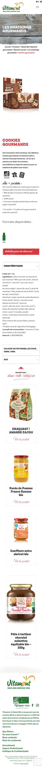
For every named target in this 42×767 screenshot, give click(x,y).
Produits (16, 47)
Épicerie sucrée (20, 50)
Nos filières (7, 732)
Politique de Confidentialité (15, 751)
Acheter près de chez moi (18, 251)
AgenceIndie (24, 763)
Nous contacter (9, 738)
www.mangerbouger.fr (27, 758)
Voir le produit (21, 439)
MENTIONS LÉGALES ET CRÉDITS (21, 761)
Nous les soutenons (11, 740)
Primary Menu (37, 7)
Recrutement (8, 745)
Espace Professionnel (12, 748)
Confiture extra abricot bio (21, 553)
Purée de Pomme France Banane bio (21, 492)
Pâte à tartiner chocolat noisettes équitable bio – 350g (21, 641)
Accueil (8, 47)
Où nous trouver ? (10, 735)
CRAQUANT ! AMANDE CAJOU (21, 431)
